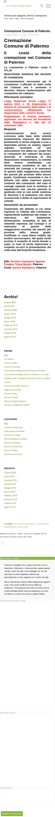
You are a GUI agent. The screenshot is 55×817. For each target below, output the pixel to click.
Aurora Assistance (24, 267)
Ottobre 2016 (10, 332)
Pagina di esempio (12, 389)
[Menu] (47, 5)
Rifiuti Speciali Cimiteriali (15, 438)
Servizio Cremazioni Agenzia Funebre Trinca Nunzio (24, 262)
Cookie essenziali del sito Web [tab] (12, 600)
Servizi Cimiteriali (12, 442)
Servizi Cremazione (12, 35)
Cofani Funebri (10, 362)
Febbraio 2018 (10, 325)
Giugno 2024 (10, 302)
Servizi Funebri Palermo (15, 401)
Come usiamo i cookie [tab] (9, 558)
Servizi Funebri (11, 397)
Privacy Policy (10, 393)
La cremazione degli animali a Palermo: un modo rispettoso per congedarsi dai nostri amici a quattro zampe (27, 378)
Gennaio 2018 (10, 328)
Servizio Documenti (13, 454)
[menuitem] (40, 5)
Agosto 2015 (10, 336)
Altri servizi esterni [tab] (7, 712)
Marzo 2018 (9, 321)
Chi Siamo (9, 359)
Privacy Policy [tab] (6, 788)
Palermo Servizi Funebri (30, 35)
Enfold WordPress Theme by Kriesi (16, 527)
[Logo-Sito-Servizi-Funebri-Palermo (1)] (22, 5)
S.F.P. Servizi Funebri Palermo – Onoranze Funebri (31, 524)
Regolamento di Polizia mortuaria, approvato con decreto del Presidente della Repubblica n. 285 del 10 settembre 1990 (27, 121)
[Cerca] (40, 5)
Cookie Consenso (12, 366)
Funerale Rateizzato (13, 427)
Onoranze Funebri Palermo (16, 385)
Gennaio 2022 (10, 309)
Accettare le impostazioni (11, 813)
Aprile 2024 (9, 306)
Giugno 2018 (10, 313)
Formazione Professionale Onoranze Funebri (24, 370)
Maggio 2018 (10, 317)
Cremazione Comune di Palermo (27, 31)
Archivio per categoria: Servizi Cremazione (25, 15)
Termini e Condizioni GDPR (16, 404)
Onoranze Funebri (12, 434)
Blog (6, 355)
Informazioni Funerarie (14, 431)
